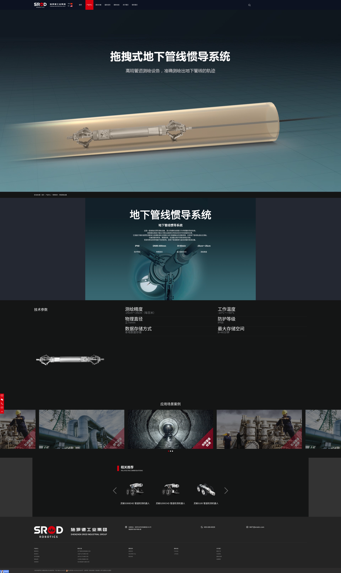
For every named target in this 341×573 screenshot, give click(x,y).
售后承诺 (131, 556)
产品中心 (89, 5)
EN (69, 6)
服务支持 (107, 5)
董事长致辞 (219, 556)
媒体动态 (116, 5)
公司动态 (176, 554)
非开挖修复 (36, 556)
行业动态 (176, 551)
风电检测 (36, 562)
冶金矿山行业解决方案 (83, 554)
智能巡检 (36, 559)
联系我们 (135, 5)
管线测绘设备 (63, 195)
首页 (80, 5)
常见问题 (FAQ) (132, 554)
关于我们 (125, 5)
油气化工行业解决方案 (83, 556)
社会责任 (218, 554)
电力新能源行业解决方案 (83, 562)
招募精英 (218, 559)
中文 (69, 3)
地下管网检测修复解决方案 (84, 551)
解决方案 (98, 5)
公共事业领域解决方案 (83, 559)
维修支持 (131, 551)
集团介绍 (218, 551)
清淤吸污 (36, 554)
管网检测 (55, 195)
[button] (168, 451)
